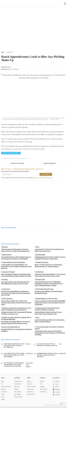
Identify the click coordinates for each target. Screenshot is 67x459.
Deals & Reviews (18, 397)
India (41, 384)
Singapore (42, 386)
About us (29, 381)
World (2, 381)
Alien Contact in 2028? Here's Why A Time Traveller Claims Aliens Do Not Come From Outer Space (16, 302)
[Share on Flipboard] (55, 68)
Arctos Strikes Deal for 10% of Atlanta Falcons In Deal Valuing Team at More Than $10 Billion (14, 355)
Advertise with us (31, 394)
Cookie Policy (30, 391)
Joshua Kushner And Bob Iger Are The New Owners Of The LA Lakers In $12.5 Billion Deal (14, 345)
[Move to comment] (64, 68)
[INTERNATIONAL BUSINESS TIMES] (33, 3)
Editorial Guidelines (50, 163)
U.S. (2, 384)
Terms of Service (39, 177)
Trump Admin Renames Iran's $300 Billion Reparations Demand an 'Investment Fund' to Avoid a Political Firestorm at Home (49, 283)
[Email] (61, 68)
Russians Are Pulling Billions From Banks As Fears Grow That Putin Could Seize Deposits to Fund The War (15, 293)
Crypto (2, 397)
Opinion (3, 399)
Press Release (17, 391)
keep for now (6, 67)
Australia (42, 381)
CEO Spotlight (17, 394)
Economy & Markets (6, 386)
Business (3, 389)
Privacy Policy (49, 177)
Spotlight (16, 389)
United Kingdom (43, 389)
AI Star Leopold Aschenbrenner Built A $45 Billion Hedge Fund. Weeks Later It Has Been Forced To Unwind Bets (50, 302)
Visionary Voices (18, 381)
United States (43, 391)
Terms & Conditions (31, 386)
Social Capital (17, 384)
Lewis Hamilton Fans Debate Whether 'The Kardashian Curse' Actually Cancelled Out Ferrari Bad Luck (16, 266)
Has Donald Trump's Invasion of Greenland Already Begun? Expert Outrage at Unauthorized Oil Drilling (50, 332)
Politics (3, 394)
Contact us (29, 384)
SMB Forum (17, 386)
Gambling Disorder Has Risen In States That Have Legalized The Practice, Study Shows (47, 355)
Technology (4, 391)
